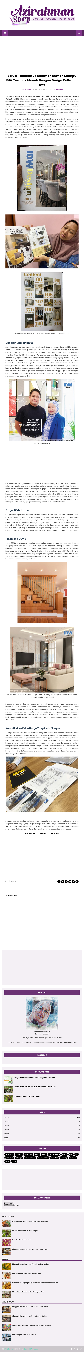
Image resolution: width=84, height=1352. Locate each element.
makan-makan (30, 1158)
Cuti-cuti (19, 1154)
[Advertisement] (42, 55)
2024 (42, 1126)
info (9, 881)
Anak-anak (9, 1154)
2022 (42, 1134)
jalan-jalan (9, 1158)
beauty (44, 1154)
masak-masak (43, 1158)
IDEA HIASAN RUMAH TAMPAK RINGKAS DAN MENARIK (35, 1087)
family (64, 1154)
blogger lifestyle (54, 1154)
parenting (64, 1158)
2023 (42, 1130)
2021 (42, 1138)
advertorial (28, 1154)
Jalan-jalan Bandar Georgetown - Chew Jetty (31, 1325)
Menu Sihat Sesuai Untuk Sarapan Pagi (28, 1292)
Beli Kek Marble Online (21, 1240)
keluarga (19, 1158)
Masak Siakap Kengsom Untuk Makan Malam (30, 1264)
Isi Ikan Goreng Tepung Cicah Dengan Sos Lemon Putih (35, 1283)
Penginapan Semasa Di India (24, 1335)
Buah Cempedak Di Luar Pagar (27, 1096)
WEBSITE (42, 833)
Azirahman (27, 89)
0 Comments (58, 89)
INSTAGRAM (30, 833)
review (13, 881)
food (71, 1154)
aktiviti (37, 1154)
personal (73, 1158)
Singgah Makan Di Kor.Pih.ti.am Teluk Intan (30, 1249)
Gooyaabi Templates (31, 1349)
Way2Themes (8, 1349)
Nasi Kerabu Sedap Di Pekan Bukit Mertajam (30, 1221)
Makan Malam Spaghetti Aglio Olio (26, 1273)
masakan (54, 1158)
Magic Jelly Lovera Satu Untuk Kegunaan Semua (34, 1077)
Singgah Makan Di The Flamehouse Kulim (29, 1316)
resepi (7, 1161)
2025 (42, 1122)
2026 (42, 1118)
